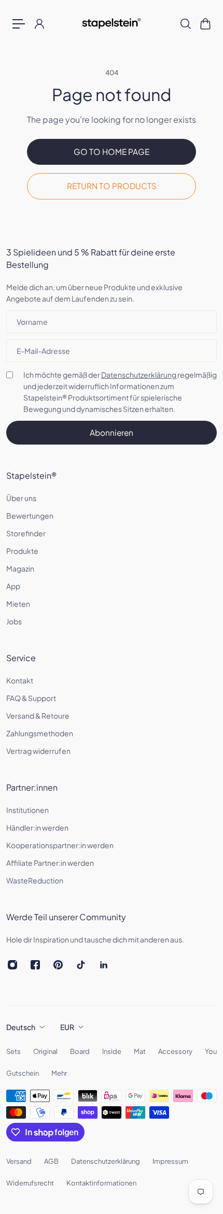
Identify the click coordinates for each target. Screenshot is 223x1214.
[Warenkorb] (205, 23)
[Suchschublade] (185, 23)
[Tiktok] (80, 964)
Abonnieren (111, 432)
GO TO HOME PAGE (111, 151)
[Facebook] (35, 964)
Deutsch (20, 1027)
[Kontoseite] (39, 23)
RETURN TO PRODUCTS (112, 186)
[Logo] (112, 23)
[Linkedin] (103, 964)
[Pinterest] (58, 964)
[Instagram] (12, 964)
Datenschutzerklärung (139, 374)
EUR (67, 1027)
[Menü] (18, 24)
